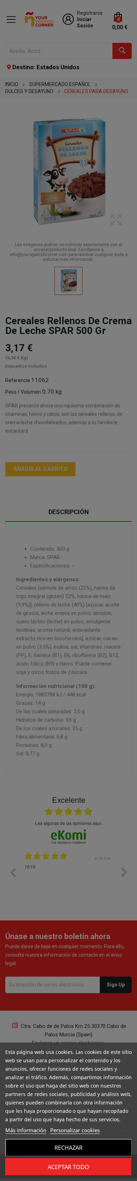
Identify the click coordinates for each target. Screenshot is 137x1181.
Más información (25, 1130)
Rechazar (68, 1148)
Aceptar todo (68, 1167)
